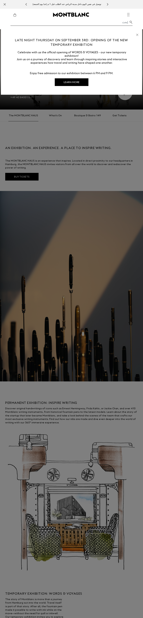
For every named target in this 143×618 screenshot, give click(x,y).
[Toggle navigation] (128, 14)
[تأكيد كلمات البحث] (131, 22)
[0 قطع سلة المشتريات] (13, 17)
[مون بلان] (71, 14)
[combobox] (71, 23)
